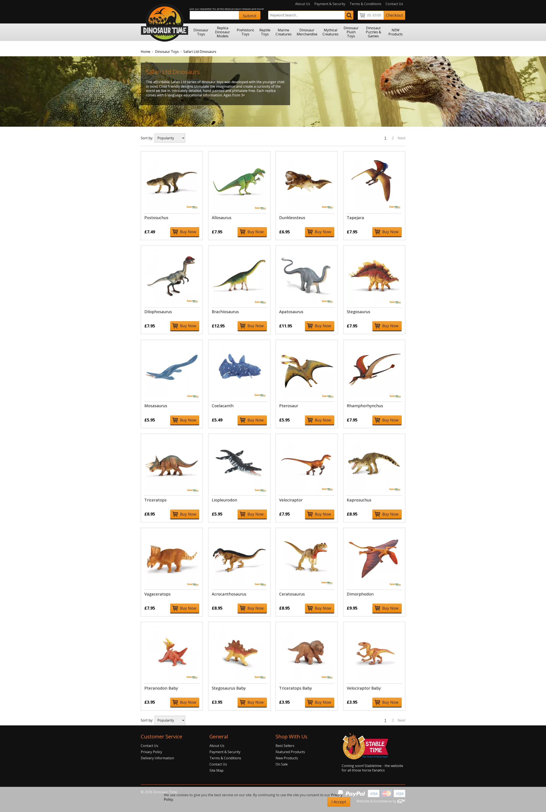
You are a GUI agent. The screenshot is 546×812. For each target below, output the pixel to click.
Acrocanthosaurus (229, 594)
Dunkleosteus (292, 217)
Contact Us (394, 4)
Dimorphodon (360, 594)
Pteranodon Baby (161, 688)
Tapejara (355, 217)
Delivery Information (157, 758)
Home (145, 51)
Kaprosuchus (359, 500)
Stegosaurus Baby (229, 688)
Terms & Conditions (365, 4)
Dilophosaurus (158, 311)
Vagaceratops (157, 594)
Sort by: (147, 138)
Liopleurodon (224, 500)
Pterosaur (288, 405)
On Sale (282, 764)
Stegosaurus (358, 311)
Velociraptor (291, 500)
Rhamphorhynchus (365, 405)
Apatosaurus (291, 311)
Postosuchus (156, 217)
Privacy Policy (151, 752)
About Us (302, 4)
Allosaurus (221, 217)
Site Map (216, 770)
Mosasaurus (155, 405)
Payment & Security (329, 4)
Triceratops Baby (295, 688)
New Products (287, 758)
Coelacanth (223, 405)
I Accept (338, 801)
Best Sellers (285, 745)
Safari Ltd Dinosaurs (199, 51)
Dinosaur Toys (167, 51)
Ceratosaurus (292, 594)
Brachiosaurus (225, 311)
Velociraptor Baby (364, 688)
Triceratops (155, 500)
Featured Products (290, 752)
